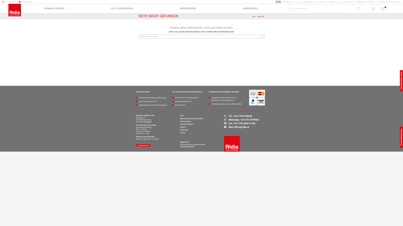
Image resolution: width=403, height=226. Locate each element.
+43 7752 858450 (242, 116)
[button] (366, 3)
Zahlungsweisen (185, 121)
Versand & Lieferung (187, 124)
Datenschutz (184, 130)
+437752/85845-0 (11, 2)
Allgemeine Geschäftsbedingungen (191, 118)
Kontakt (182, 132)
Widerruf (183, 127)
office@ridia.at (27, 2)
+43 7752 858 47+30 (244, 123)
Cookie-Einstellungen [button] (187, 146)
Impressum (147, 122)
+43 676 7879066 (249, 119)
